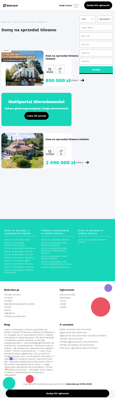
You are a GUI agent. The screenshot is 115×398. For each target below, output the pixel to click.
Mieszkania (65, 297)
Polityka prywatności (15, 316)
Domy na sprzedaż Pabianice (19, 257)
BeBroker (6, 21)
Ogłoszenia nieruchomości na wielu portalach (83, 335)
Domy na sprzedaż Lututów (18, 254)
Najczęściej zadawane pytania (19, 304)
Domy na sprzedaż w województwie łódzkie (17, 232)
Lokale (63, 304)
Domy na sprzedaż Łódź (17, 239)
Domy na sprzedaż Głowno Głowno (92, 240)
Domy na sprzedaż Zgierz (17, 260)
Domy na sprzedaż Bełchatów (20, 248)
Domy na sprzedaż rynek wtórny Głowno (54, 257)
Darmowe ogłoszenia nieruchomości (78, 348)
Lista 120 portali (36, 115)
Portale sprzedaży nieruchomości (77, 344)
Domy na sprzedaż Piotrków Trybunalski (19, 271)
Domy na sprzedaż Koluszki (18, 251)
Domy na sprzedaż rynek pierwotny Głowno (54, 243)
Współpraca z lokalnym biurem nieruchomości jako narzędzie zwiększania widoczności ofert (28, 360)
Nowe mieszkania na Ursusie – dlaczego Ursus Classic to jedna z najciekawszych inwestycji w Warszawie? (28, 371)
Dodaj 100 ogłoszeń (98, 5)
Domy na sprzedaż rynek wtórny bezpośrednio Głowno (56, 262)
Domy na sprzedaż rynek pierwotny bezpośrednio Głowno (54, 250)
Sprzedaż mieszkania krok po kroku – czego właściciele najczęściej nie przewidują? (27, 365)
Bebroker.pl (11, 289)
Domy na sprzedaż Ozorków (19, 266)
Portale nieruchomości (71, 338)
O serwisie (66, 324)
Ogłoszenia (67, 289)
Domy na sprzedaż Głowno (18, 263)
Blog (7, 324)
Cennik (7, 307)
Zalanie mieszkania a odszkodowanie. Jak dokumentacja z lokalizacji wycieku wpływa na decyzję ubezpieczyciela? (29, 338)
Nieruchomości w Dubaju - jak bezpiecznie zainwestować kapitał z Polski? (29, 348)
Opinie (7, 310)
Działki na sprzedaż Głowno (55, 267)
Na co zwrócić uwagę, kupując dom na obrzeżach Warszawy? (28, 355)
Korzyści (8, 297)
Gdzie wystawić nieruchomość (75, 329)
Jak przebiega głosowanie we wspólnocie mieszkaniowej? (29, 344)
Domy (17, 21)
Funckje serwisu (12, 294)
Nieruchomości (67, 294)
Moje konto (66, 5)
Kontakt (8, 300)
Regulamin (9, 313)
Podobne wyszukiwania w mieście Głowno (55, 232)
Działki (63, 307)
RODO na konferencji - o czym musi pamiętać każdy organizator (27, 352)
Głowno (43, 21)
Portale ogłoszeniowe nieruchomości (79, 341)
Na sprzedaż (29, 21)
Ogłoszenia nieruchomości (73, 332)
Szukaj (96, 69)
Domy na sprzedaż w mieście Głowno (90, 232)
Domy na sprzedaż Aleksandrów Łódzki (14, 243)
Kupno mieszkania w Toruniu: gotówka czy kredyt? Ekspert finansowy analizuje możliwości (28, 330)
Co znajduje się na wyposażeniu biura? (24, 334)
